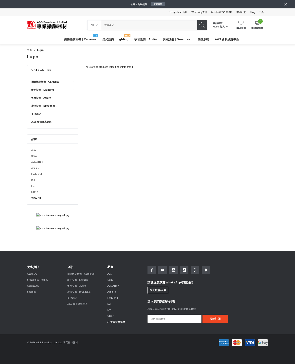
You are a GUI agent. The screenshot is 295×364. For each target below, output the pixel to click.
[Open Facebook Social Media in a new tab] (152, 270)
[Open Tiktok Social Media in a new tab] (184, 270)
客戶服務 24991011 (221, 12)
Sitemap (31, 291)
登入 (222, 26)
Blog (252, 12)
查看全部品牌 (117, 322)
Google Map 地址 (178, 12)
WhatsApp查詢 (199, 12)
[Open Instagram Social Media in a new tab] (173, 270)
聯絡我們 (241, 12)
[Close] (285, 4)
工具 (261, 12)
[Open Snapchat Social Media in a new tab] (206, 270)
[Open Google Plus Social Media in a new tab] (195, 270)
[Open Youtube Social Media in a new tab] (162, 270)
